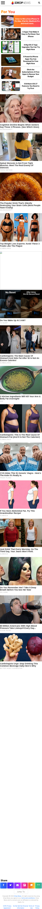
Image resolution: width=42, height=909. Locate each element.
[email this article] (17, 885)
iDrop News (17, 896)
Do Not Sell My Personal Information (20, 907)
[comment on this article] (31, 885)
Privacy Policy (37, 907)
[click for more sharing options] (38, 885)
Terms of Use (31, 907)
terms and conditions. (28, 898)
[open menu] (3, 2)
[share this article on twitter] (10, 885)
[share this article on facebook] (3, 885)
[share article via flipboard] (24, 885)
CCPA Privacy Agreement (7, 907)
